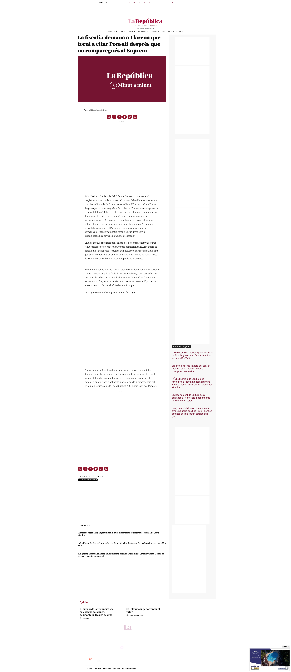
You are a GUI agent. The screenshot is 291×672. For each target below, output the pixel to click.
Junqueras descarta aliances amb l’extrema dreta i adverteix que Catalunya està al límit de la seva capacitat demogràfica (121, 555)
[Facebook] (129, 3)
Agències (87, 110)
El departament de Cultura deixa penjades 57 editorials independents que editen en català (191, 397)
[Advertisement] (122, 157)
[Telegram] (139, 3)
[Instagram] (134, 3)
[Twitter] (144, 3)
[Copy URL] (130, 117)
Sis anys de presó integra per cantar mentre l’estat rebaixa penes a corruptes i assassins (190, 368)
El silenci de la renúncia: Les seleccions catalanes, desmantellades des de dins (96, 612)
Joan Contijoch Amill (136, 615)
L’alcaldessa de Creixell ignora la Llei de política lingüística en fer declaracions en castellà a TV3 (122, 544)
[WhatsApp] (150, 3)
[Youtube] (152, 633)
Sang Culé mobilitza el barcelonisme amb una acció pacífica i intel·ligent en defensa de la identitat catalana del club (192, 412)
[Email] (135, 117)
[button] (172, 2)
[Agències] (81, 110)
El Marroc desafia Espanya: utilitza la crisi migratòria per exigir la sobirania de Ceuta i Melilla (119, 534)
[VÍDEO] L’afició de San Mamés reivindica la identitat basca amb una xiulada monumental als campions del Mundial (192, 383)
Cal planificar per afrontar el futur (143, 610)
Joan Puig (86, 618)
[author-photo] (81, 618)
